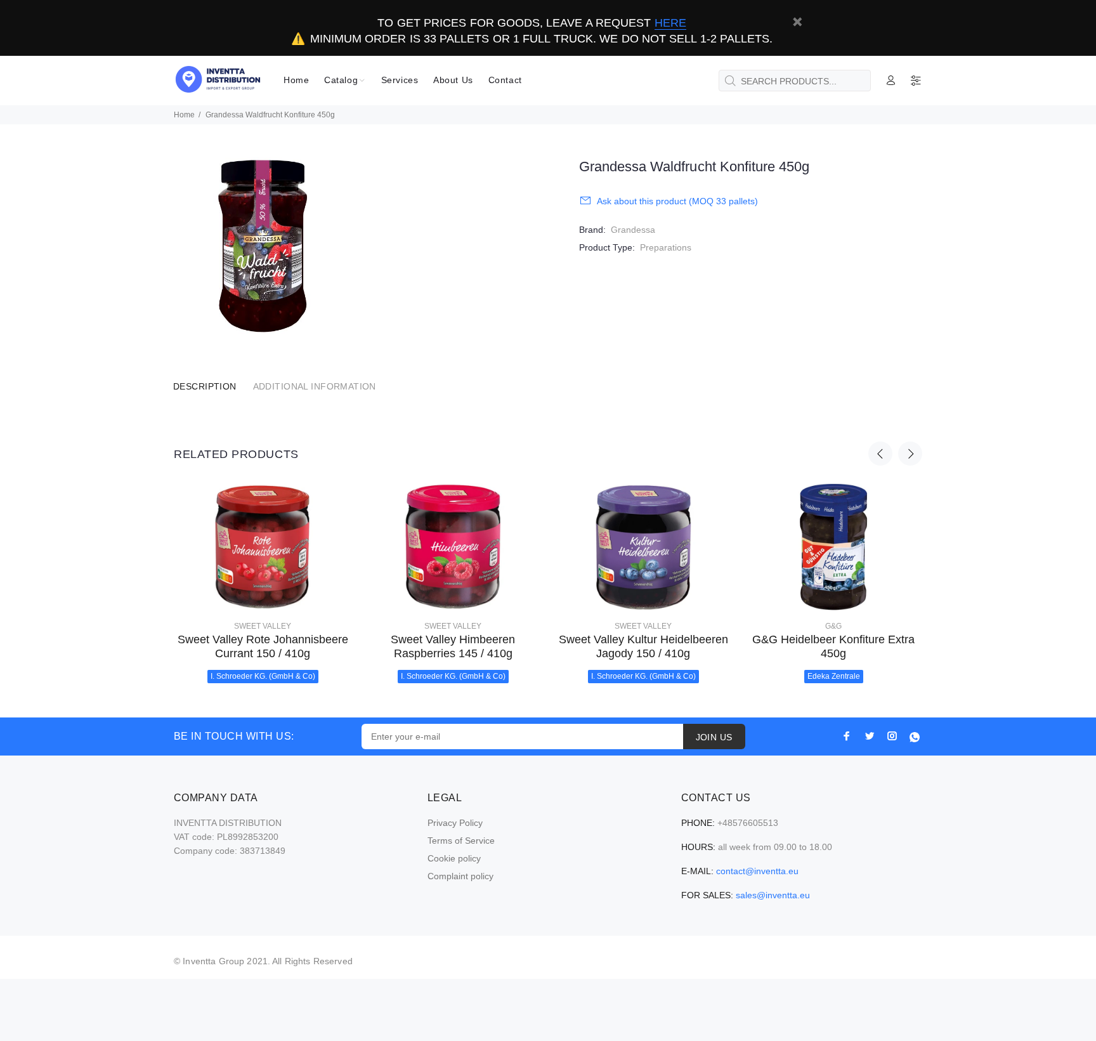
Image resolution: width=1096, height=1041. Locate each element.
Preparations (665, 247)
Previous (880, 454)
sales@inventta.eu (773, 895)
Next (910, 454)
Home (184, 114)
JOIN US (714, 737)
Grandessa (633, 230)
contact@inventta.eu (757, 871)
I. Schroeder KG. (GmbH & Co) (263, 676)
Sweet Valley (262, 626)
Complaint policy (460, 876)
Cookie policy (454, 858)
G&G (833, 626)
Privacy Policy (455, 823)
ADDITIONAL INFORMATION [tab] (314, 386)
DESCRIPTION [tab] (205, 386)
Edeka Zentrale (833, 676)
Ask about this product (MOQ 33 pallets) (677, 201)
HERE (670, 22)
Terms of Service (461, 840)
